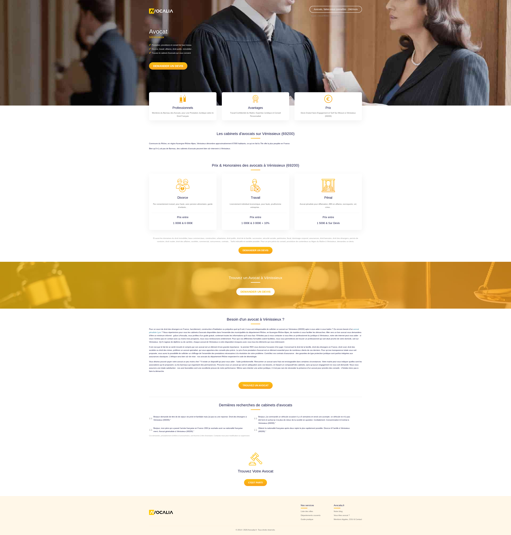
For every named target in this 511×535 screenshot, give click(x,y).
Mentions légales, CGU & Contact (348, 519)
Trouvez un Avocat (256, 385)
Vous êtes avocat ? (342, 515)
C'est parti (255, 482)
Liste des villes (307, 511)
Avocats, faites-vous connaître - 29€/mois (336, 9)
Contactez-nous (219, 436)
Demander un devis (168, 65)
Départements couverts (310, 515)
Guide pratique (307, 519)
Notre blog (338, 511)
